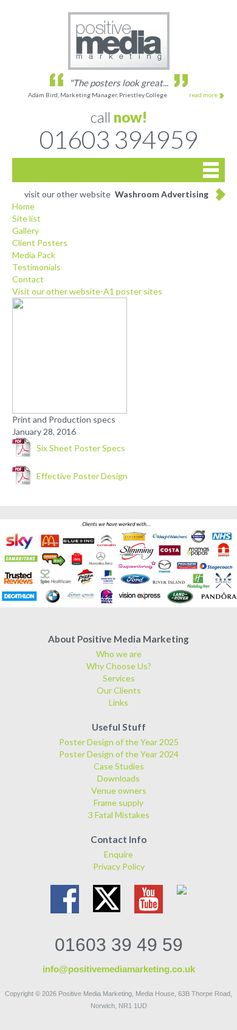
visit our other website (116, 194)
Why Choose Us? (118, 666)
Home (23, 206)
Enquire (118, 854)
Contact (28, 279)
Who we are (119, 654)
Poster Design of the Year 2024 (119, 754)
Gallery (25, 230)
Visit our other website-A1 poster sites (87, 291)
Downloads (118, 778)
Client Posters (39, 242)
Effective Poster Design (82, 476)
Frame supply (118, 802)
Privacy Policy (119, 866)
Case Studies (119, 766)
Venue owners (118, 790)
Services (119, 678)
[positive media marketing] (118, 41)
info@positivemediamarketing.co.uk (119, 969)
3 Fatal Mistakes (118, 815)
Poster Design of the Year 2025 (119, 742)
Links (118, 702)
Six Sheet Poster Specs (80, 448)
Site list (26, 218)
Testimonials (36, 267)
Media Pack (33, 255)
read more (203, 94)
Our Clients (119, 690)
